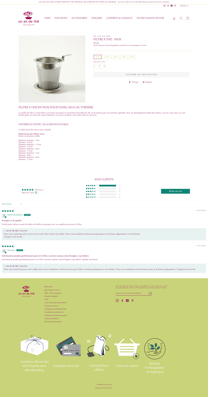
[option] (104, 2)
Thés (47, 18)
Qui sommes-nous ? (52, 290)
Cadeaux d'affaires (52, 319)
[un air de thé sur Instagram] (117, 300)
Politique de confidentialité (55, 309)
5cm (97, 57)
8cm (132, 57)
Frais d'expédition (112, 45)
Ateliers (96, 18)
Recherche (49, 287)
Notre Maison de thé (150, 18)
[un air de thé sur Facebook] (122, 300)
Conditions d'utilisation (54, 312)
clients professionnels (53, 322)
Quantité (99, 62)
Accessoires (79, 18)
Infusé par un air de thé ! (104, 388)
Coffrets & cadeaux (119, 18)
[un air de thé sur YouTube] (127, 300)
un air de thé (101, 36)
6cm (115, 57)
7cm (124, 57)
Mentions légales (51, 296)
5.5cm (106, 57)
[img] (8, 211)
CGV (46, 299)
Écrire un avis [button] (175, 191)
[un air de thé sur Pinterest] (132, 300)
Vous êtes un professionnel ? (56, 303)
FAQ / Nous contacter (53, 293)
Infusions (61, 18)
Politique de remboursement (56, 315)
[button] (91, 186)
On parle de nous (51, 306)
